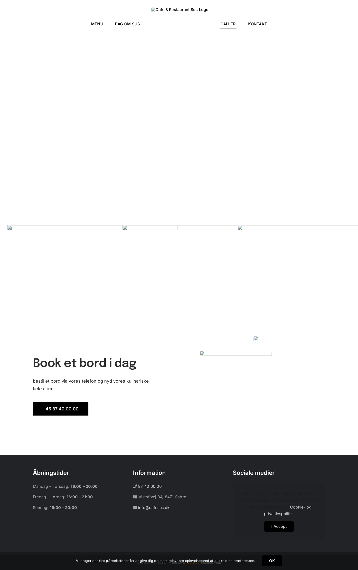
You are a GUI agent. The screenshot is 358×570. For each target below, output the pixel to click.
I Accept (279, 526)
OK (272, 560)
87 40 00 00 (149, 486)
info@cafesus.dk (153, 507)
